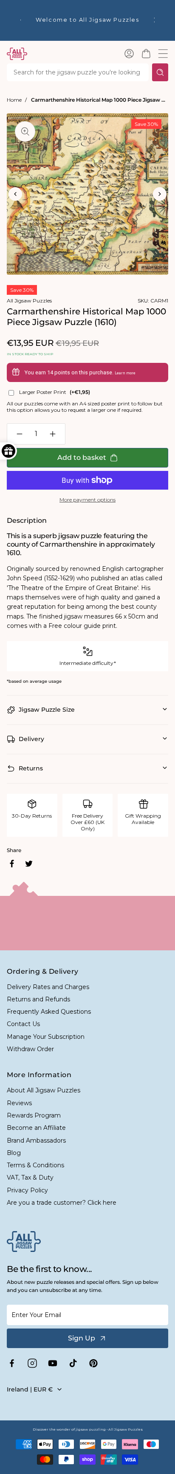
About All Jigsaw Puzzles (43, 1090)
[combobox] (78, 72)
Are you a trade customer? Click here (61, 1202)
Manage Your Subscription (46, 1037)
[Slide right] (160, 194)
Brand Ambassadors (36, 1140)
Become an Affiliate (36, 1128)
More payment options (87, 499)
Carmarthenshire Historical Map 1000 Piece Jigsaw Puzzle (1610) (99, 100)
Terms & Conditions (35, 1165)
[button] (146, 53)
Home (14, 100)
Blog (14, 1153)
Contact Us (23, 1024)
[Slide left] (15, 194)
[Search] (160, 72)
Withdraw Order (30, 1049)
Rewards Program (34, 1115)
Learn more (125, 373)
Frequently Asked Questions (49, 1011)
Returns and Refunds (38, 999)
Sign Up (81, 1338)
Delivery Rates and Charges (48, 987)
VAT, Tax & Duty (30, 1177)
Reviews (19, 1103)
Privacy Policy (27, 1190)
